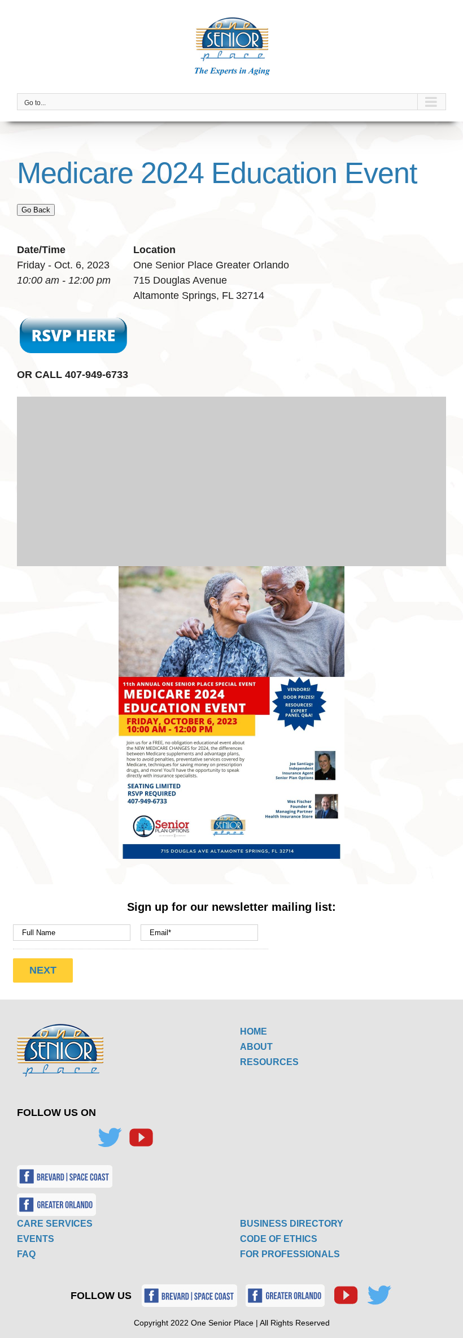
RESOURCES (269, 1062)
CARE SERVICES (55, 1223)
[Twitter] (109, 1137)
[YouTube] (141, 1137)
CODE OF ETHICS (278, 1239)
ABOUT (256, 1047)
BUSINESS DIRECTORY (291, 1223)
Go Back (35, 210)
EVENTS (35, 1239)
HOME (253, 1031)
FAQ (26, 1254)
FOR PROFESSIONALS (290, 1254)
